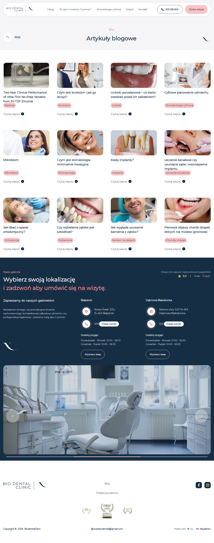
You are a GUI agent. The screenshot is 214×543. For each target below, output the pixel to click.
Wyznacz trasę (93, 354)
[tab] (39, 456)
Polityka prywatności (107, 493)
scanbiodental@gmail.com (108, 528)
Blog (107, 483)
